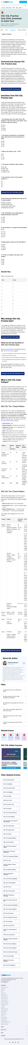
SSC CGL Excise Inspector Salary (10, 847)
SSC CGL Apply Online (8, 830)
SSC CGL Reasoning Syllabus (10, 905)
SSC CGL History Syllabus (9, 943)
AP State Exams (4, 1020)
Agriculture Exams (4, 1002)
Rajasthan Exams (4, 1008)
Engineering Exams (4, 1004)
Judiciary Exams (4, 1000)
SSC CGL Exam (9, 351)
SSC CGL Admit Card (8, 804)
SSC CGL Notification (8, 780)
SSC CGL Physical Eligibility (10, 878)
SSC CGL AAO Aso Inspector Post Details (10, 821)
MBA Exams (3, 992)
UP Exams (3, 1007)
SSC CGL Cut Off (7, 800)
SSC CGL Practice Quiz (14, 24)
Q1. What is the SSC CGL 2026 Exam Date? (14, 690)
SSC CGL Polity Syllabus (9, 882)
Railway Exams (4, 994)
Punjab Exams (3, 1011)
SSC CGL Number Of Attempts (8, 874)
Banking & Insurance (5, 987)
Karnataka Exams (4, 997)
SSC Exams (3, 988)
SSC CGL (7, 24)
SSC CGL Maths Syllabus (9, 869)
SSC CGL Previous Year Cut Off (10, 900)
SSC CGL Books (7, 834)
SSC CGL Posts (7, 887)
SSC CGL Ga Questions (9, 934)
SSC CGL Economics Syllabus (8, 961)
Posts (6, 29)
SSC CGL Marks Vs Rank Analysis (9, 865)
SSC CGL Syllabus (7, 784)
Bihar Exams (3, 1014)
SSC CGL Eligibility (8, 792)
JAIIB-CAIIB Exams (4, 995)
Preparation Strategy (22, 29)
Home (3, 24)
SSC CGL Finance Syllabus (10, 948)
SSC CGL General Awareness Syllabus (10, 939)
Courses (3, 7)
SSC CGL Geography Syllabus (10, 856)
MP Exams (3, 1015)
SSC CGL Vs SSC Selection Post (10, 930)
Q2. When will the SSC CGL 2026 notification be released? (14, 697)
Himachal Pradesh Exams (6, 1021)
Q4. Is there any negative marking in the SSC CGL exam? (14, 710)
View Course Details (11, 768)
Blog (17, 7)
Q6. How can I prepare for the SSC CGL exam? (14, 723)
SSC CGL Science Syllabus (10, 909)
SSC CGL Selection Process (10, 917)
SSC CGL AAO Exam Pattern (10, 952)
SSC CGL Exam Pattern (9, 788)
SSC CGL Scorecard (8, 913)
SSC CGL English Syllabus (9, 838)
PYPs (14, 7)
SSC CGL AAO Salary (8, 956)
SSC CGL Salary (7, 796)
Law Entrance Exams (5, 1001)
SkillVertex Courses (4, 1024)
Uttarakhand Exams (4, 1010)
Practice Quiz (13, 29)
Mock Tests (9, 7)
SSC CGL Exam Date (8, 842)
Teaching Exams (4, 1018)
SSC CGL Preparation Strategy (8, 895)
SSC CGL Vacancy (8, 921)
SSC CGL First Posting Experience (9, 852)
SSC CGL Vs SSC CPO (8, 925)
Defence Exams (4, 1017)
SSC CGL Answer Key (8, 825)
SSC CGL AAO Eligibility (9, 965)
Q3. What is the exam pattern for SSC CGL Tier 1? (14, 703)
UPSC (2, 991)
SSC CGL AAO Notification (10, 812)
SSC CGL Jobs (7, 860)
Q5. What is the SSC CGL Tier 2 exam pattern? (14, 716)
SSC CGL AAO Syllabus (9, 816)
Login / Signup (23, 2)
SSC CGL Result (7, 808)
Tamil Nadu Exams (4, 998)
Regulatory (3, 990)
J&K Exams (3, 1005)
